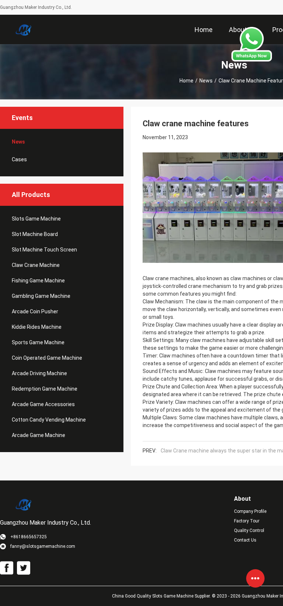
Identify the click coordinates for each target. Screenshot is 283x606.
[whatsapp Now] (251, 60)
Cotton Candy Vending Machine (49, 420)
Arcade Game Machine (38, 435)
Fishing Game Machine (38, 280)
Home (186, 81)
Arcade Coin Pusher (35, 311)
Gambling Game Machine (41, 296)
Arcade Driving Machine (39, 373)
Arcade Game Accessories (43, 404)
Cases (19, 159)
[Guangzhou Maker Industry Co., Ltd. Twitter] (23, 568)
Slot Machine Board (35, 234)
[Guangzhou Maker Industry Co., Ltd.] (24, 29)
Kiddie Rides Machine (37, 327)
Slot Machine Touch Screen (44, 250)
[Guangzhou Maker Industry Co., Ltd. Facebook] (6, 568)
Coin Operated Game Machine (47, 358)
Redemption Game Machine (44, 389)
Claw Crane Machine (36, 265)
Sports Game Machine (38, 342)
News (206, 81)
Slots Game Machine (36, 219)
